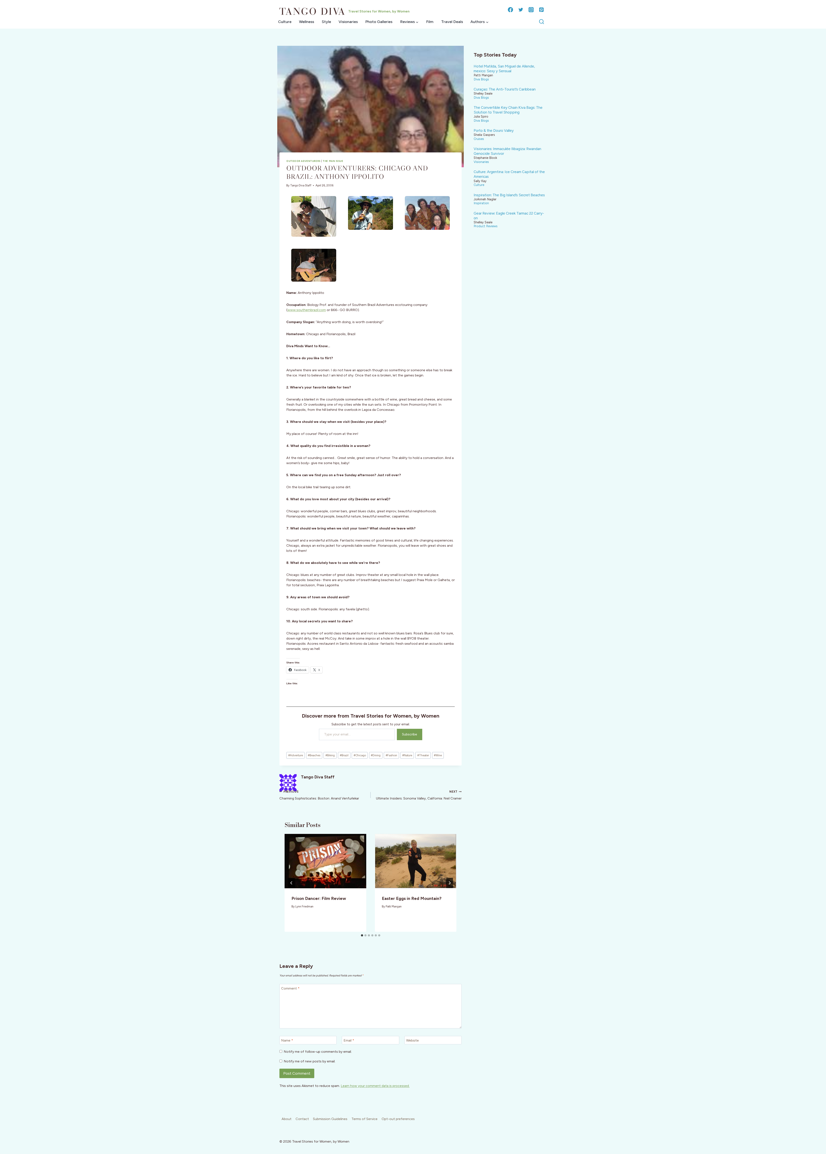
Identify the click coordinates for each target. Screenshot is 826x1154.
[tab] (362, 935)
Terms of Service (364, 1119)
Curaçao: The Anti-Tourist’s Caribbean (505, 89)
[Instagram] (531, 10)
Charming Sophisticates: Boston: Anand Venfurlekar (319, 795)
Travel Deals (452, 21)
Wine (438, 755)
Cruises (479, 139)
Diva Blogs (481, 79)
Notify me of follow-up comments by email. (318, 1052)
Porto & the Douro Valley (494, 130)
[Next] (449, 883)
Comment (290, 988)
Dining (376, 755)
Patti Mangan (394, 906)
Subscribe (409, 734)
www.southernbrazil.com (306, 310)
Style (326, 21)
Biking (330, 755)
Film (429, 21)
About (286, 1119)
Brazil (344, 755)
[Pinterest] (541, 10)
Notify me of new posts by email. (309, 1061)
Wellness (306, 21)
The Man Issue (333, 161)
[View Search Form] (541, 22)
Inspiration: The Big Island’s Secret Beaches (509, 195)
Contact (302, 1119)
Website (412, 1040)
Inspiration (481, 203)
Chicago (360, 755)
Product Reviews (486, 226)
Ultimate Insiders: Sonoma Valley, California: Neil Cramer (419, 795)
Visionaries (348, 21)
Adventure (295, 755)
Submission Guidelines (330, 1119)
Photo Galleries (378, 21)
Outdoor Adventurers (303, 161)
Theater (423, 755)
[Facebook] (510, 10)
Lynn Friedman (304, 906)
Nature (407, 755)
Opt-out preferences (398, 1119)
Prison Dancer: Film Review (318, 898)
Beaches (314, 755)
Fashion (391, 755)
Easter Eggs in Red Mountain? (411, 898)
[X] (521, 10)
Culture (284, 21)
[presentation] (325, 861)
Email (349, 1040)
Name (287, 1040)
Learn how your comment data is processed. (375, 1086)
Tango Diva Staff (300, 185)
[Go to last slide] (291, 883)
